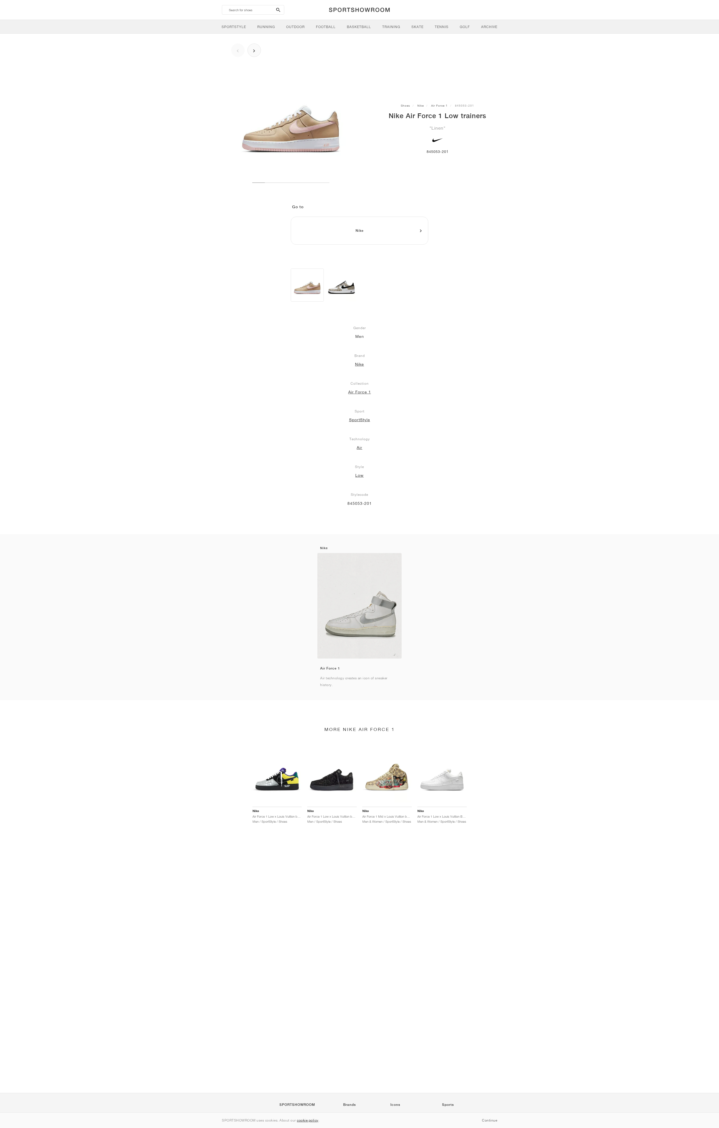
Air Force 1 (439, 105)
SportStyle (359, 420)
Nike (420, 105)
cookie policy (307, 1120)
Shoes (405, 105)
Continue (489, 1120)
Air (359, 447)
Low (359, 475)
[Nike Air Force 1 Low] (307, 285)
